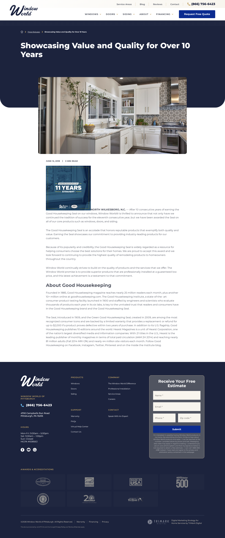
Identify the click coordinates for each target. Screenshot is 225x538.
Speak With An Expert (118, 416)
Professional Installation (119, 389)
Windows (91, 14)
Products (77, 377)
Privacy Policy (60, 527)
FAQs (73, 421)
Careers (111, 399)
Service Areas (124, 4)
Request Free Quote (197, 14)
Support (76, 410)
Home (22, 32)
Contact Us (76, 432)
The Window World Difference (122, 383)
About (143, 14)
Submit (176, 429)
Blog (142, 4)
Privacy (105, 522)
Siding (127, 14)
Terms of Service (75, 527)
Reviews (157, 4)
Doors (110, 14)
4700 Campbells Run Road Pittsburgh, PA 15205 (35, 414)
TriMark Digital (195, 523)
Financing (163, 14)
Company (114, 377)
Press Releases (34, 32)
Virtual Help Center (79, 426)
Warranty (75, 416)
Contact (174, 4)
